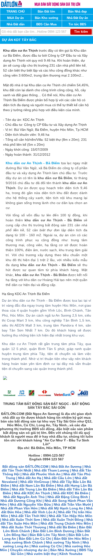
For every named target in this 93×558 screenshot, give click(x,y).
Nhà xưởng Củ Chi (46, 546)
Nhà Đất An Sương (66, 466)
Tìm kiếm (81, 31)
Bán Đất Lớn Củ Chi (35, 538)
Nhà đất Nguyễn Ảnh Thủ (24, 497)
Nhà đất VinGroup (34, 482)
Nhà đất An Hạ (29, 478)
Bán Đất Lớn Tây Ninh (48, 535)
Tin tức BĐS (77, 24)
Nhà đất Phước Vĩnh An (41, 474)
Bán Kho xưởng (46, 18)
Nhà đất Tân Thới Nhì (29, 516)
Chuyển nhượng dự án (28, 550)
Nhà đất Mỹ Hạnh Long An (62, 508)
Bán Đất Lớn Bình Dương (53, 531)
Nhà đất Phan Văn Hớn (19, 508)
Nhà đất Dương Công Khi (21, 501)
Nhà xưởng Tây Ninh (63, 542)
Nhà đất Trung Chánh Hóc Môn (66, 523)
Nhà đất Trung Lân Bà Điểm (34, 489)
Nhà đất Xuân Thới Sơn (21, 520)
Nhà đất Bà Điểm (62, 527)
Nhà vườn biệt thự (41, 554)
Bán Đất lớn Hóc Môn (71, 538)
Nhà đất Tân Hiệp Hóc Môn (70, 516)
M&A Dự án (15, 18)
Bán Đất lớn (46, 11)
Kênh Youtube (71, 554)
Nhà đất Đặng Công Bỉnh (67, 497)
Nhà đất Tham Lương (51, 470)
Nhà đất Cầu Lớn (58, 478)
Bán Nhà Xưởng (63, 550)
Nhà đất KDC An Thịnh (32, 493)
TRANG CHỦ (15, 11)
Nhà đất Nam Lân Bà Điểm (33, 485)
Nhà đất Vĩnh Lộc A (39, 512)
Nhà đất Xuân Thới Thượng (23, 527)
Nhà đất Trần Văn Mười (72, 504)
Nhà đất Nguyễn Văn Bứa (30, 504)
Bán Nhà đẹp (77, 11)
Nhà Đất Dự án (77, 18)
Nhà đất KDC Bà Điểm (70, 493)
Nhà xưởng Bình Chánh (23, 542)
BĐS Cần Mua (46, 24)
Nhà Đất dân (16, 24)
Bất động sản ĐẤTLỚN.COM (25, 466)
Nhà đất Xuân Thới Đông (63, 520)
